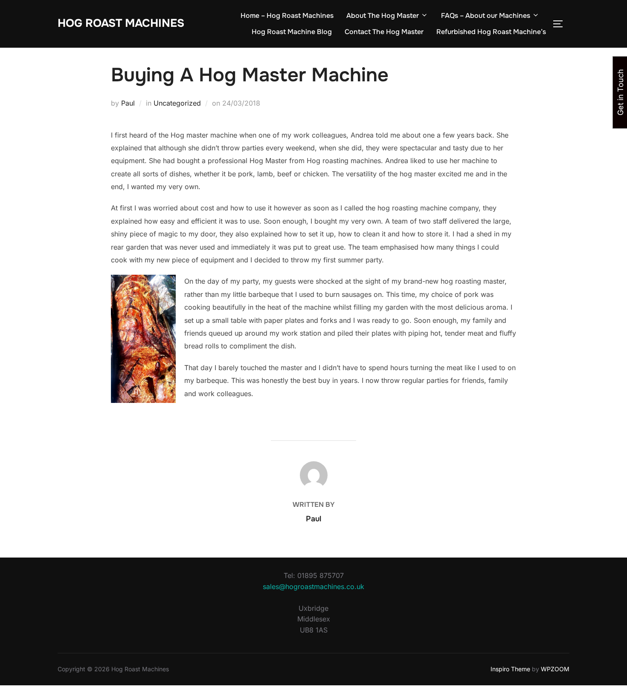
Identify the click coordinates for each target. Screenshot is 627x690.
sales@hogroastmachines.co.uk (313, 586)
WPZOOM (555, 669)
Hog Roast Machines (121, 23)
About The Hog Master (382, 15)
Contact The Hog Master (384, 31)
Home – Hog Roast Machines (287, 15)
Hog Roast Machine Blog (292, 31)
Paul (128, 103)
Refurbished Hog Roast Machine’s (491, 31)
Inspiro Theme (510, 669)
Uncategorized (177, 103)
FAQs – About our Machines (485, 15)
